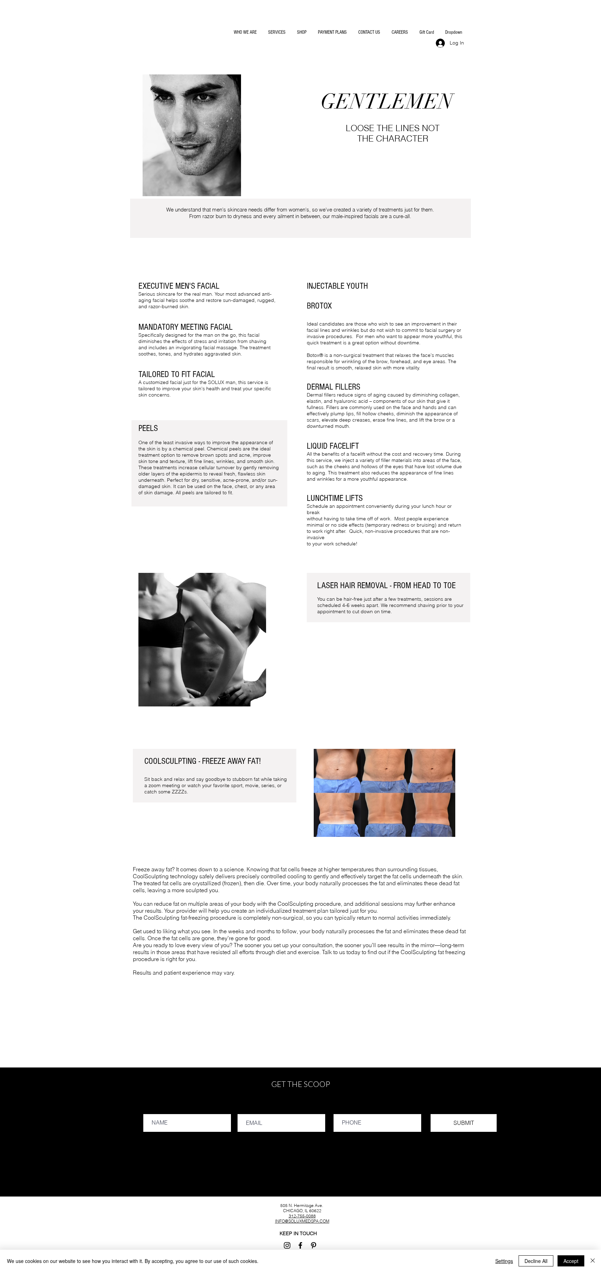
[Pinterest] (313, 1245)
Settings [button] (504, 1260)
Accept (570, 1260)
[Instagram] (287, 1245)
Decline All (535, 1260)
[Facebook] (300, 1245)
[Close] (592, 1260)
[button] (244, 32)
